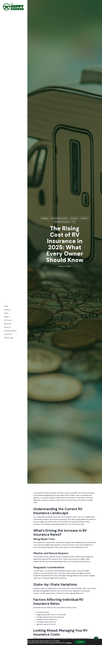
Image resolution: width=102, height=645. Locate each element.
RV (74, 222)
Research (84, 218)
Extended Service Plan (59, 218)
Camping (44, 218)
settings (69, 643)
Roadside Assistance (61, 222)
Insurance (74, 218)
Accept (80, 642)
